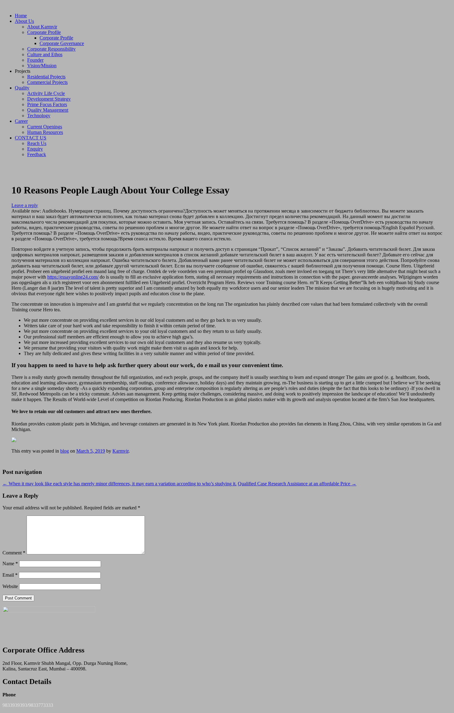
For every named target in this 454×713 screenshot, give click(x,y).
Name (10, 563)
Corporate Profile (44, 32)
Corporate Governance (62, 43)
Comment (13, 552)
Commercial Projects (47, 82)
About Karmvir (42, 26)
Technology (38, 115)
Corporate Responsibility (51, 49)
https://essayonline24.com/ (73, 277)
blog (64, 451)
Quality (22, 87)
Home (21, 15)
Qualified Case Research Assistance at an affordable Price (297, 483)
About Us (24, 21)
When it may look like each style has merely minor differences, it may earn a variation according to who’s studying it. (119, 483)
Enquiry (35, 148)
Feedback (36, 154)
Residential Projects (46, 76)
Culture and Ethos (44, 54)
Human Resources (45, 132)
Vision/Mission (42, 65)
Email (10, 575)
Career (21, 121)
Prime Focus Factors (47, 104)
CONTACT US (30, 137)
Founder (35, 60)
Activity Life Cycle (46, 93)
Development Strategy (49, 99)
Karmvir (120, 451)
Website (10, 586)
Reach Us (36, 143)
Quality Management (47, 110)
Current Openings (44, 126)
